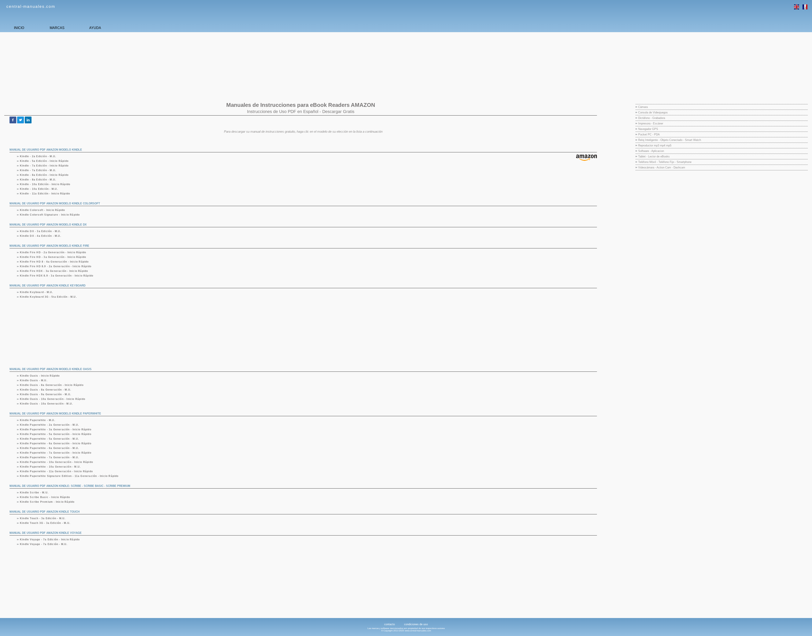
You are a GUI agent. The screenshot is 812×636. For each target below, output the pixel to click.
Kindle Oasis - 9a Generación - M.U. (45, 394)
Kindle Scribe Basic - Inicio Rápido (45, 497)
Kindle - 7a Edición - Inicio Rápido (44, 165)
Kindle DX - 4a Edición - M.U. (40, 235)
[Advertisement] (130, 65)
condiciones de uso (416, 624)
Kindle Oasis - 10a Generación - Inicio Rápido (52, 399)
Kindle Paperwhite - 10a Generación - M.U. (50, 466)
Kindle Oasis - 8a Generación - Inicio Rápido (52, 385)
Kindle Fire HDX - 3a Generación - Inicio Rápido (54, 271)
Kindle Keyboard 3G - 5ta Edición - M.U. (48, 296)
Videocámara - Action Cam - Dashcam (661, 167)
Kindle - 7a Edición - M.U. (38, 170)
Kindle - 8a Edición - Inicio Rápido (44, 174)
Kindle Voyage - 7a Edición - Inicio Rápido (50, 539)
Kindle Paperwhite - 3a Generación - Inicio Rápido (55, 429)
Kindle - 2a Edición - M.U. (38, 156)
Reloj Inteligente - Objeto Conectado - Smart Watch (669, 140)
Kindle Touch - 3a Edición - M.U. (42, 518)
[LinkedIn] (28, 120)
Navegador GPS (648, 129)
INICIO (19, 28)
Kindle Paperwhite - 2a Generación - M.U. (49, 424)
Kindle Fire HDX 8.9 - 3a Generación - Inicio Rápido (56, 275)
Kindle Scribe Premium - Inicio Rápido (47, 501)
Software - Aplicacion (651, 151)
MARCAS (57, 28)
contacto (389, 624)
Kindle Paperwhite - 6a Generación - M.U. (49, 448)
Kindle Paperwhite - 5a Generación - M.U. (49, 438)
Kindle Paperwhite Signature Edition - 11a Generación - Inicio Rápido (69, 476)
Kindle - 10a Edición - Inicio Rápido (45, 184)
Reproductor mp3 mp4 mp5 (654, 145)
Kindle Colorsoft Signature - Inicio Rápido (50, 214)
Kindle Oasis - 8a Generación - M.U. (45, 389)
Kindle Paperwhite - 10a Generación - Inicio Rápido (56, 462)
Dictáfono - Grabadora (651, 118)
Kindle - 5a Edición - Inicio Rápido (44, 161)
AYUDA (95, 28)
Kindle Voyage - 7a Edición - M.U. (43, 544)
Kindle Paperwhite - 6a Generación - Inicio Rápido (55, 443)
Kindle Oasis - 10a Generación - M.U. (46, 403)
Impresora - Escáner (650, 123)
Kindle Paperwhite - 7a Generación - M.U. (49, 457)
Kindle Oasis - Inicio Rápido (40, 375)
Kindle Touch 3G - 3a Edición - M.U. (45, 523)
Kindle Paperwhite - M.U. (37, 420)
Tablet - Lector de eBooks (654, 156)
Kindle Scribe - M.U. (34, 492)
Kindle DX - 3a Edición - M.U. (40, 231)
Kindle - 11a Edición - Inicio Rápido (45, 193)
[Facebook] (13, 120)
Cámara (643, 107)
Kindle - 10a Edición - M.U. (39, 188)
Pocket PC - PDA (649, 134)
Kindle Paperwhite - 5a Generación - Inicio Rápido (55, 434)
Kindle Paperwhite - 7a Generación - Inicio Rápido (55, 452)
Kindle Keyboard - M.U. (36, 292)
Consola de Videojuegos (653, 112)
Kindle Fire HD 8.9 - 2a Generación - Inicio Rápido (55, 266)
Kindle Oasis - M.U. (33, 380)
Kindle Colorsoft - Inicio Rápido (42, 210)
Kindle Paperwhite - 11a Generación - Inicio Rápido (56, 471)
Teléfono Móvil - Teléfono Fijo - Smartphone (664, 162)
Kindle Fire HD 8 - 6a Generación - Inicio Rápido (54, 261)
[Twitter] (20, 120)
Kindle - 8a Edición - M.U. (38, 179)
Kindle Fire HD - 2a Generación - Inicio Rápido (53, 252)
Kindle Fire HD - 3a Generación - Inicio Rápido (53, 257)
